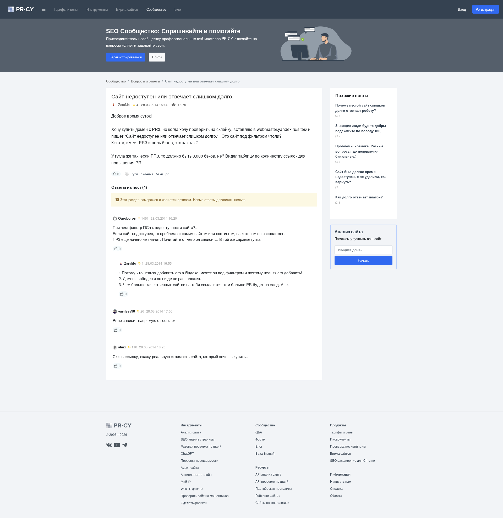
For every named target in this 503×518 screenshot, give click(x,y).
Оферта (336, 495)
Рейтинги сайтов (267, 495)
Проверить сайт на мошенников (204, 495)
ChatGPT (187, 453)
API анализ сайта (268, 474)
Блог (178, 9)
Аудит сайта (190, 467)
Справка (336, 488)
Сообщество (156, 9)
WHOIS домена (192, 488)
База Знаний (265, 453)
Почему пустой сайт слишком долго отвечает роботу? (360, 108)
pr (167, 173)
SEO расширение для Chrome (352, 460)
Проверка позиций (348, 446)
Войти (157, 56)
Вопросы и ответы (145, 81)
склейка (147, 173)
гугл (135, 173)
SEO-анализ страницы (198, 439)
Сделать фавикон (194, 502)
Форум (260, 439)
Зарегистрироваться (126, 56)
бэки (159, 173)
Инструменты (97, 9)
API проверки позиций (271, 481)
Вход (462, 9)
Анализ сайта (349, 232)
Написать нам (340, 481)
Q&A (258, 432)
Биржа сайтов (127, 9)
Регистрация (485, 9)
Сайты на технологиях (272, 502)
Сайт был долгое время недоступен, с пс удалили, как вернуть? (360, 176)
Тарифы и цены (66, 9)
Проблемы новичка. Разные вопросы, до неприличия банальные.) (359, 151)
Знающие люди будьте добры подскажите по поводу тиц (360, 128)
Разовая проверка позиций (201, 446)
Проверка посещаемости (199, 460)
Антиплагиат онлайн (196, 474)
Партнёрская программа (273, 488)
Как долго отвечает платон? (359, 196)
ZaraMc (124, 104)
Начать (363, 260)
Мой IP (186, 481)
